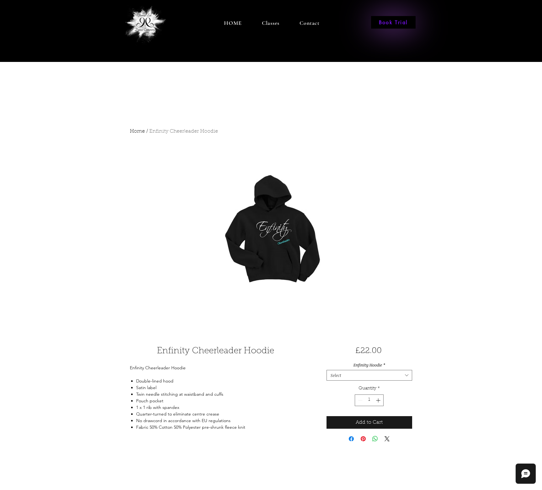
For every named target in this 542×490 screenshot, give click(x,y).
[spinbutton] (369, 400)
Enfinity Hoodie (369, 364)
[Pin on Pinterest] (363, 439)
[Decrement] (360, 400)
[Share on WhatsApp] (375, 439)
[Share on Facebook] (351, 439)
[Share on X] (387, 439)
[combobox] (369, 375)
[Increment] (379, 400)
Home (137, 131)
